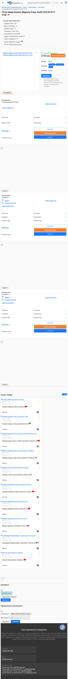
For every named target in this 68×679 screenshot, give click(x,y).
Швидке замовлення (58, 55)
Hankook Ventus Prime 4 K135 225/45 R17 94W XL (18, 458)
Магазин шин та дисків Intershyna (11, 7)
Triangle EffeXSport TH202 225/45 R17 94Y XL (17, 492)
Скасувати (5, 621)
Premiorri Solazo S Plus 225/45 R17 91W (15, 424)
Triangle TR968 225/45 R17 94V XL (13, 407)
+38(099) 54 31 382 (30, 672)
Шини (50, 67)
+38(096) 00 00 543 (7, 651)
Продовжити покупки (9, 597)
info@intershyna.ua (7, 659)
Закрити (4, 191)
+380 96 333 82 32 (8, 303)
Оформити (5, 600)
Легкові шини (60, 64)
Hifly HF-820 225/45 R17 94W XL (12, 560)
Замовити (15, 621)
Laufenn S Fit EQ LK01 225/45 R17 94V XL (15, 475)
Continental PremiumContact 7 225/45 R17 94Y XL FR (19, 543)
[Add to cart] (38, 412)
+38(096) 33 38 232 (26, 671)
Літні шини (52, 64)
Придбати (46, 76)
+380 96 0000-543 (8, 108)
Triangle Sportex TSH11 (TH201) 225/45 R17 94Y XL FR (19, 441)
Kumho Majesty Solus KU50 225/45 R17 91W (14, 9)
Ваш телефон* (5, 618)
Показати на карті (10, 203)
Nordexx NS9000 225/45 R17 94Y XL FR (15, 509)
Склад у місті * (5, 614)
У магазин (50, 129)
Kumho (50, 70)
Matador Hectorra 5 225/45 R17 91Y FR (14, 526)
